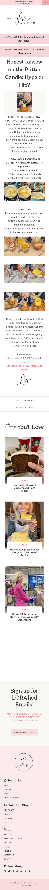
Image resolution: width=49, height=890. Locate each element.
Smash (28, 885)
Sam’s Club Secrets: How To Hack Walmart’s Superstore (24, 617)
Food (24, 481)
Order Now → (24, 41)
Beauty (7, 814)
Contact (8, 790)
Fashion (8, 818)
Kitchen (8, 851)
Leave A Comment (24, 400)
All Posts (9, 810)
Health (7, 847)
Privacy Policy (11, 798)
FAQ (6, 794)
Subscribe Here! (24, 732)
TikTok (24, 358)
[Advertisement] (24, 656)
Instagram (13, 358)
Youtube (35, 358)
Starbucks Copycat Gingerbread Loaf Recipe (24, 488)
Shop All (8, 835)
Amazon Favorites (13, 839)
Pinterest (25, 362)
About (7, 786)
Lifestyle (9, 822)
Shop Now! (24, 3)
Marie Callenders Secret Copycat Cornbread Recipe (24, 552)
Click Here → (24, 53)
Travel (7, 859)
